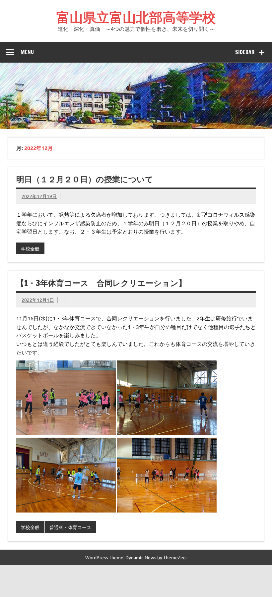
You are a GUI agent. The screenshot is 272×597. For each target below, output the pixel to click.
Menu (27, 52)
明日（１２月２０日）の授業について (84, 179)
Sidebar (244, 52)
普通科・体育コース (70, 527)
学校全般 (30, 248)
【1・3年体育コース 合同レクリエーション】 (101, 283)
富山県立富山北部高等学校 (136, 17)
